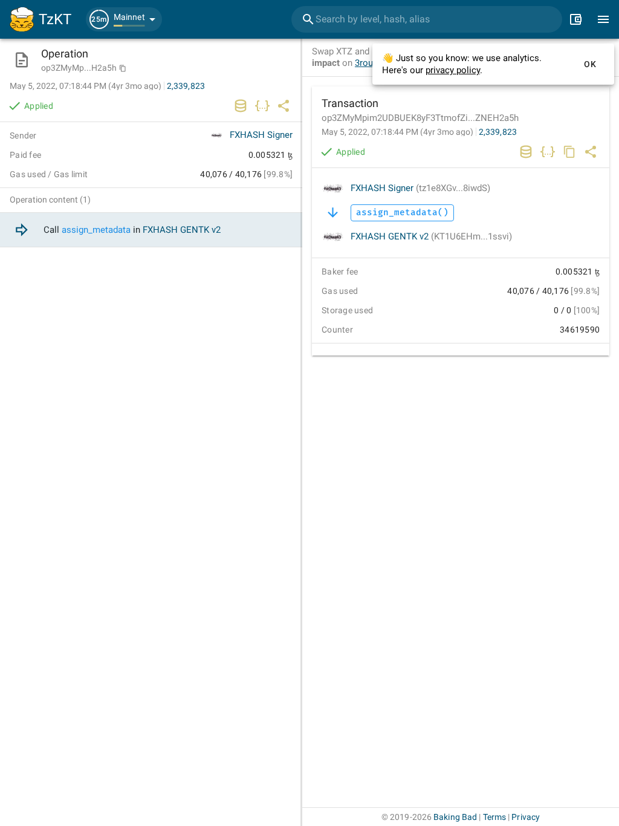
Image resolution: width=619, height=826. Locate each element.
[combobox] (426, 19)
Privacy (525, 817)
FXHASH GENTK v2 (431, 236)
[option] (151, 230)
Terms (495, 817)
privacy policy (453, 70)
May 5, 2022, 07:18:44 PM (397, 132)
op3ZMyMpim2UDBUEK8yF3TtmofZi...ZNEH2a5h (420, 117)
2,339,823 (498, 132)
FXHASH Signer (420, 188)
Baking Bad (455, 817)
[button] (124, 19)
